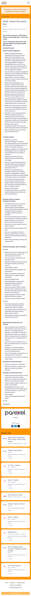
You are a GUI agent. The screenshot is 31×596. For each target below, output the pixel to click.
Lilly (9, 467)
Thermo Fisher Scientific (13, 534)
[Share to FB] (12, 426)
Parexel (4, 26)
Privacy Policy (21, 582)
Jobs (6, 582)
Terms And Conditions (15, 585)
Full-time (13, 467)
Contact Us (12, 582)
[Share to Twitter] (19, 426)
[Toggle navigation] (28, 2)
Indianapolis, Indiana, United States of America (17, 470)
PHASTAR (10, 497)
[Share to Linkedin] (15, 426)
